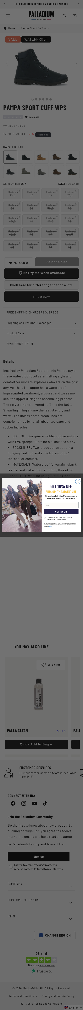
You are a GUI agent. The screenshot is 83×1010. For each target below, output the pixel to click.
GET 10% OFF (61, 511)
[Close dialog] (77, 481)
